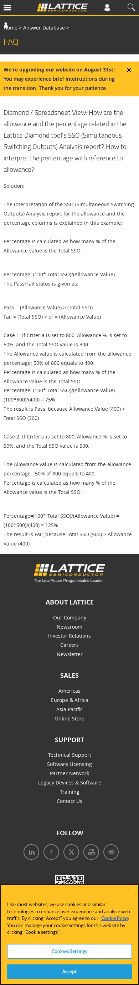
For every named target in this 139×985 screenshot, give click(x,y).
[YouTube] (90, 853)
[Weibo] (110, 853)
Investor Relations (69, 635)
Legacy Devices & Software (69, 782)
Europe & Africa (69, 700)
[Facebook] (50, 853)
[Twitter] (70, 853)
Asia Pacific (69, 709)
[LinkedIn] (30, 853)
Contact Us (69, 801)
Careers (69, 644)
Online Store (69, 718)
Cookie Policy (115, 918)
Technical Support (69, 754)
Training (69, 791)
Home (10, 27)
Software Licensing (69, 764)
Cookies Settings (69, 951)
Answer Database (44, 27)
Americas (69, 690)
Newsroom (69, 626)
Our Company (69, 617)
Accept (69, 971)
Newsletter (70, 654)
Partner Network (69, 773)
